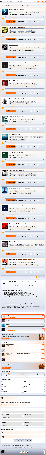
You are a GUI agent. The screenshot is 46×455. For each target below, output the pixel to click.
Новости (4, 422)
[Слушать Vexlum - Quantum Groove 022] (3, 161)
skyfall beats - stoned (14, 134)
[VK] (30, 440)
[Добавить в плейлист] (38, 22)
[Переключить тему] (39, 1)
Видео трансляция (6, 417)
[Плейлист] (44, 453)
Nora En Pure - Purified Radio (16, 9)
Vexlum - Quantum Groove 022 (16, 152)
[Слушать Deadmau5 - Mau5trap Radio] (3, 215)
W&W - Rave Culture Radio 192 (16, 170)
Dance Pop (5, 384)
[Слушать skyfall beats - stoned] (3, 143)
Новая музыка (12, 404)
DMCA (27, 447)
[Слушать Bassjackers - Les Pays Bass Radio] (3, 233)
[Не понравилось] (31, 22)
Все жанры (42, 379)
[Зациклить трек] (19, 452)
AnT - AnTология (13, 45)
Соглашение (31, 447)
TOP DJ (18, 404)
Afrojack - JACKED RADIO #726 (16, 116)
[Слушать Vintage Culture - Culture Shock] (3, 36)
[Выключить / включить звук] (44, 451)
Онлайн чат (4, 425)
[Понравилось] (26, 22)
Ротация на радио (5, 414)
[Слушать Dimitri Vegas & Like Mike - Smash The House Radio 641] (3, 269)
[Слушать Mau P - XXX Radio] (3, 90)
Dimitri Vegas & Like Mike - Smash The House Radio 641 (23, 259)
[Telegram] (18, 440)
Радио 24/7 (4, 404)
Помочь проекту (27, 422)
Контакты (26, 425)
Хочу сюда (42, 342)
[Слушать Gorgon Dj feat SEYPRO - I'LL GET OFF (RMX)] (6, 360)
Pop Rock (5, 391)
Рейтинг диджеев (27, 414)
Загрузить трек (5, 338)
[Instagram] (24, 440)
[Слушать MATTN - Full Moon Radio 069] (3, 108)
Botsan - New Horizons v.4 (15, 241)
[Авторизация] (45, 1)
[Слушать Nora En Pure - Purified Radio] (3, 18)
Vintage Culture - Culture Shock (17, 27)
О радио (3, 419)
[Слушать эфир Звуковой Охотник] (6, 330)
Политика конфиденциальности (18, 447)
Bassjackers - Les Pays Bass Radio (17, 223)
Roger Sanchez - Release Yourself (17, 63)
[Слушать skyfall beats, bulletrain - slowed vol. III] (6, 326)
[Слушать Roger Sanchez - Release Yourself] (3, 72)
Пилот (9, 315)
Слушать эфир (11, 330)
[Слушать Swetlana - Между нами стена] (6, 346)
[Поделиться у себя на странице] (34, 22)
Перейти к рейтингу (6, 367)
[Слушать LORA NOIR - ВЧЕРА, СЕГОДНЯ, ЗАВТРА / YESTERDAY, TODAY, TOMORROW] (6, 355)
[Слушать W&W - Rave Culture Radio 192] (3, 179)
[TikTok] (15, 440)
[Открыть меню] (4, 1)
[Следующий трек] (27, 452)
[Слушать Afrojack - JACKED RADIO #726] (3, 125)
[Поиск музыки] (35, 1)
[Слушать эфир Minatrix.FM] (6, 317)
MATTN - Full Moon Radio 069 (16, 98)
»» (44, 277)
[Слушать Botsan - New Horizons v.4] (3, 251)
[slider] (24, 18)
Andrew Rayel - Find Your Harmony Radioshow (20, 188)
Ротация (23, 404)
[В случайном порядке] (30, 452)
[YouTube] (21, 440)
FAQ (24, 417)
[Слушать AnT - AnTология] (3, 54)
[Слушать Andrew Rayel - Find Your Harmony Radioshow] (3, 197)
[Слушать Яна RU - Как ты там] (6, 351)
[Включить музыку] (24, 452)
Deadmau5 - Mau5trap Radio (16, 206)
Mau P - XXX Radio (13, 80)
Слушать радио (11, 317)
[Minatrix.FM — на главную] (1, 1)
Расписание (26, 419)
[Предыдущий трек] (21, 452)
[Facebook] (27, 440)
